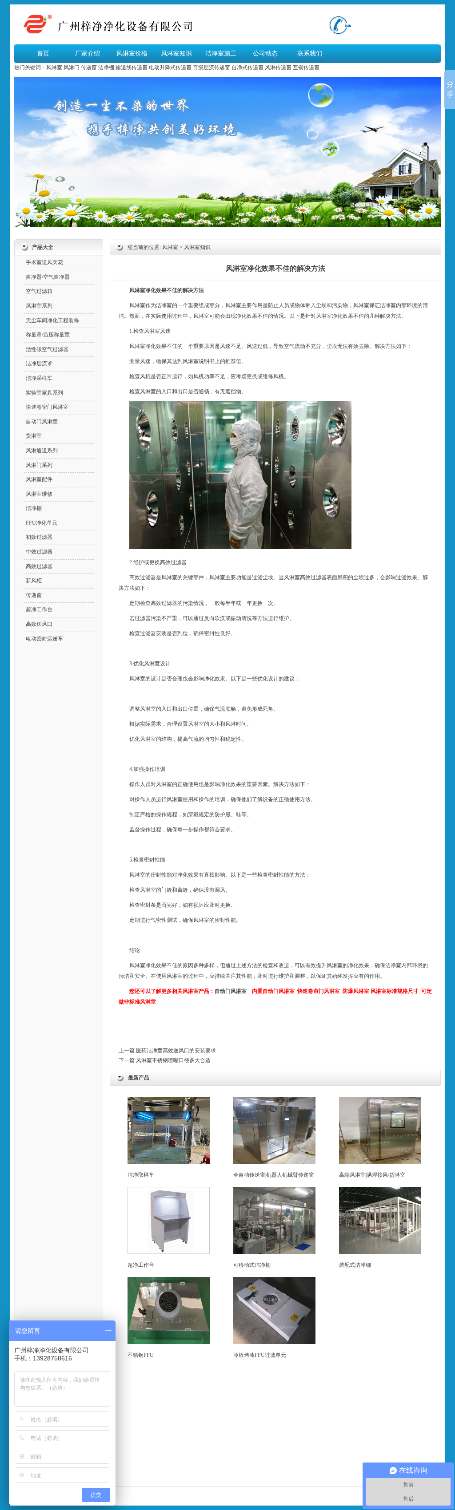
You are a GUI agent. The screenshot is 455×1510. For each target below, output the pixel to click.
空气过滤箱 (39, 291)
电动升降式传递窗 (170, 67)
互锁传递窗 (306, 67)
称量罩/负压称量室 (48, 335)
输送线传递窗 (132, 67)
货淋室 (34, 436)
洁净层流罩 (39, 363)
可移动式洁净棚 (252, 1265)
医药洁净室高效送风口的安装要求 (176, 1051)
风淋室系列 (39, 306)
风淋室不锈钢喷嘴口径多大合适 (173, 1060)
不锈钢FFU (141, 1355)
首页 (43, 53)
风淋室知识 (176, 53)
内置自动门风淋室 (273, 991)
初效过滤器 (39, 537)
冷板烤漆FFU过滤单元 (259, 1355)
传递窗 (89, 67)
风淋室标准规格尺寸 (395, 991)
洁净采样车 (39, 378)
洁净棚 (106, 67)
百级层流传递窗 (211, 67)
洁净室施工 (220, 53)
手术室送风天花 (44, 262)
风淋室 (54, 67)
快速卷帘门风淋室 (318, 991)
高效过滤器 (173, 562)
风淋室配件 (39, 479)
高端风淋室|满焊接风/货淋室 (372, 1175)
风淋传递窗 (278, 67)
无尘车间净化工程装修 (52, 320)
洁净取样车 (141, 1175)
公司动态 (265, 53)
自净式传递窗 (247, 67)
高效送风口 (39, 624)
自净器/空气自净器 (48, 277)
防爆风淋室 (356, 991)
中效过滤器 (39, 552)
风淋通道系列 (42, 450)
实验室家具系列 (44, 393)
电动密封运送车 (44, 639)
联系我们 (309, 53)
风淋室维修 (39, 494)
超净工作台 (141, 1265)
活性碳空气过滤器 (47, 349)
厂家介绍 (87, 53)
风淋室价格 (132, 53)
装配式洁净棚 (355, 1265)
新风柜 (34, 580)
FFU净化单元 (41, 523)
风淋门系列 (39, 465)
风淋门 (72, 67)
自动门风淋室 (231, 991)
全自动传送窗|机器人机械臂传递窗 (273, 1175)
